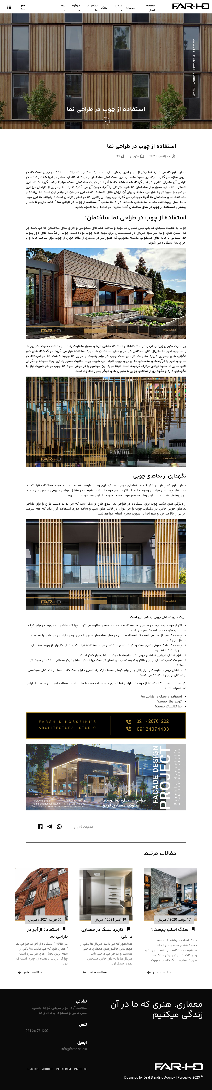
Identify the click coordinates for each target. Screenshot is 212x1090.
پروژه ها (118, 7)
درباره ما (76, 7)
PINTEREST (194, 45)
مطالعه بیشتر (162, 972)
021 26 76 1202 (37, 1031)
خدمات (130, 8)
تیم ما (62, 7)
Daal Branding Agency (159, 1077)
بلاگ (104, 8)
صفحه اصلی (150, 7)
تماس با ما (92, 7)
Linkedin (194, 92)
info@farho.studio (74, 1049)
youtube (194, 78)
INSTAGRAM (194, 62)
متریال (134, 156)
